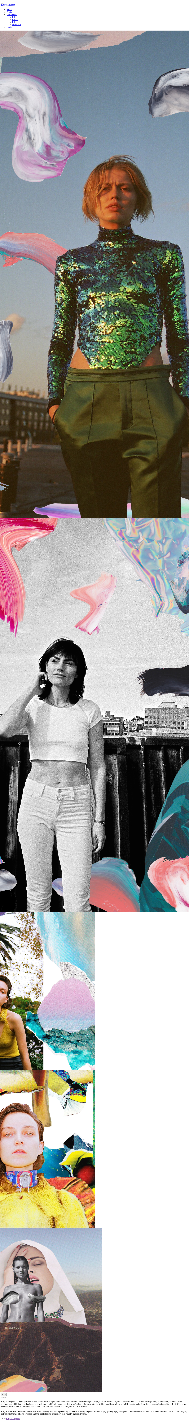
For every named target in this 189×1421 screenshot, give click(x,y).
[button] (2, 1397)
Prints (9, 12)
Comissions (12, 14)
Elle (14, 22)
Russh (15, 19)
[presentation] (2, 1394)
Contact (10, 27)
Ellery (14, 17)
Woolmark (16, 24)
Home (9, 9)
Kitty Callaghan (8, 5)
